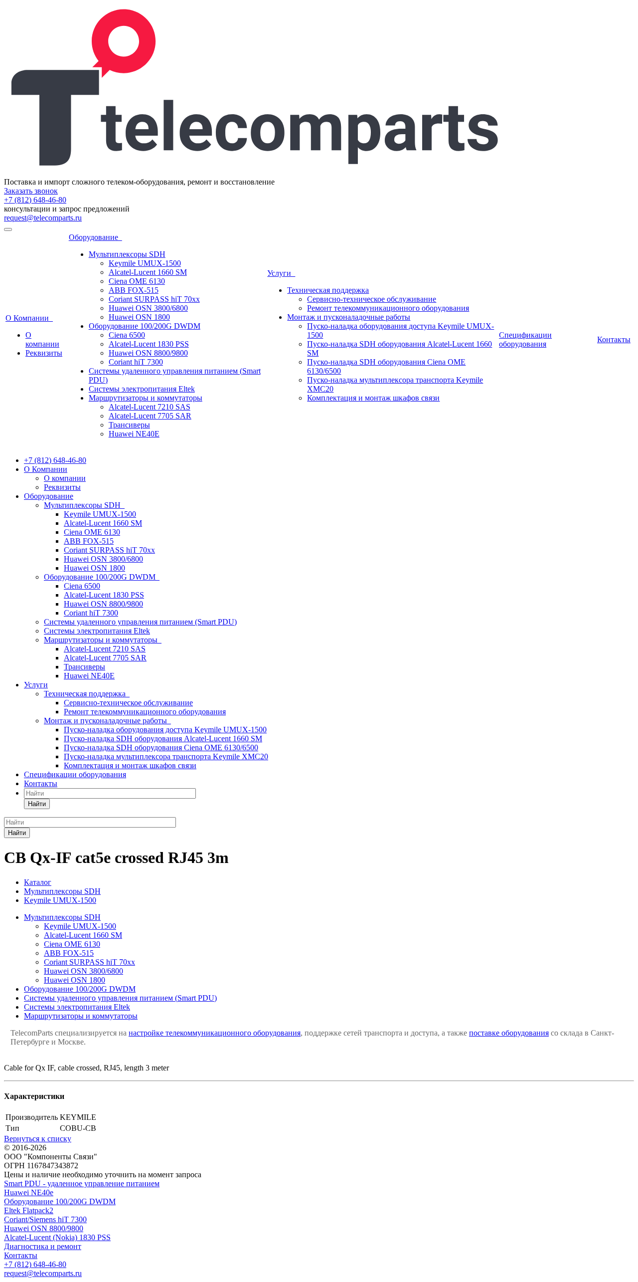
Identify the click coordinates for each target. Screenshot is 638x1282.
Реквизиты (43, 353)
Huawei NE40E (134, 433)
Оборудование (95, 237)
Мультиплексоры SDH (127, 254)
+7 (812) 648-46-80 (35, 200)
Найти (37, 804)
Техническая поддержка (328, 290)
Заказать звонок (31, 191)
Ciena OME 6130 (137, 281)
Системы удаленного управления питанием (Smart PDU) (140, 622)
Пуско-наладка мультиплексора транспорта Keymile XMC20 (166, 756)
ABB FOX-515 (134, 290)
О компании (42, 339)
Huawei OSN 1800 (139, 317)
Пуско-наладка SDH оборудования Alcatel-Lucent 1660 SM (163, 738)
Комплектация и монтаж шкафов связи (373, 398)
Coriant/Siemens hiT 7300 (45, 1219)
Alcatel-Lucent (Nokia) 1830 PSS (57, 1237)
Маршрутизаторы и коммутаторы (145, 398)
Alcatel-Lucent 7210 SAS (149, 407)
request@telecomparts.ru (43, 218)
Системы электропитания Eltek (142, 389)
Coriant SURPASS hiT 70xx (154, 299)
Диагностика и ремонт (42, 1246)
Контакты (614, 339)
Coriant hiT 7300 (136, 362)
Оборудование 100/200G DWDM (144, 326)
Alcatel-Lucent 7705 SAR (150, 416)
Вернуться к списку (37, 1138)
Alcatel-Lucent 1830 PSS (149, 344)
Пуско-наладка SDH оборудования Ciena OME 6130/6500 (161, 747)
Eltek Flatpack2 (28, 1210)
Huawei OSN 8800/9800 (148, 353)
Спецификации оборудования (525, 339)
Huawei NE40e (28, 1192)
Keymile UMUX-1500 (145, 263)
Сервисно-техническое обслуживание (371, 299)
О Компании (29, 318)
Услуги (281, 273)
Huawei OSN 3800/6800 (148, 308)
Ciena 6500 (127, 335)
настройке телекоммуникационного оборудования (215, 1033)
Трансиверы (129, 425)
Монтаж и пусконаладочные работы (348, 317)
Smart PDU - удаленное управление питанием (82, 1183)
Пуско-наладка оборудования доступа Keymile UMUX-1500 (165, 729)
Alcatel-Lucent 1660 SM (148, 272)
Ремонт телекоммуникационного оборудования (388, 308)
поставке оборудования (509, 1033)
